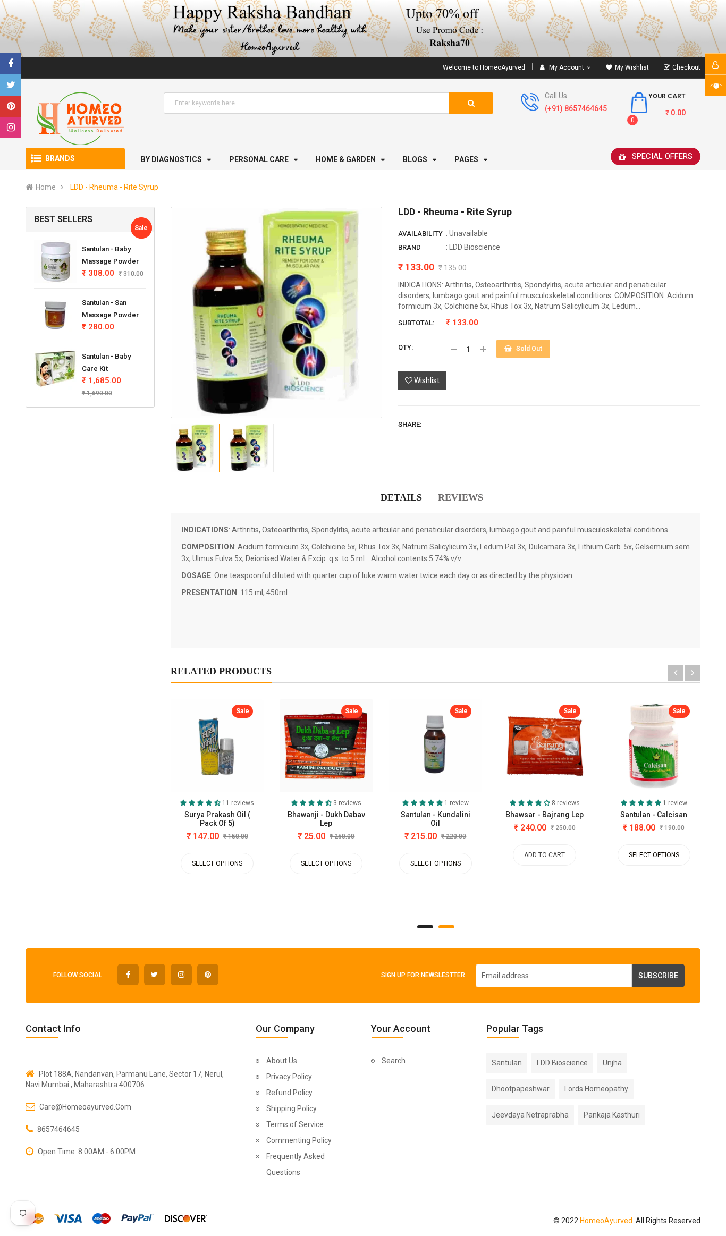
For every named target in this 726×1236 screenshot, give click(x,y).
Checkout (686, 67)
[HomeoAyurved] (363, 28)
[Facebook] (10, 63)
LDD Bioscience (474, 247)
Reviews (460, 497)
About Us (281, 1060)
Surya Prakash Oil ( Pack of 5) (217, 818)
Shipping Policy (291, 1108)
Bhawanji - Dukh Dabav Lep (326, 818)
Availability (420, 234)
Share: (409, 424)
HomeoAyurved (606, 1220)
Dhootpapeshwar (521, 1089)
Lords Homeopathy (596, 1089)
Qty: (405, 347)
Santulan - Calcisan (653, 814)
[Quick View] (179, 748)
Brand (409, 247)
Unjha (612, 1063)
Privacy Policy (289, 1076)
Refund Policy (289, 1092)
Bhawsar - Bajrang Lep (544, 814)
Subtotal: (416, 323)
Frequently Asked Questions (295, 1164)
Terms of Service (295, 1124)
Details (401, 497)
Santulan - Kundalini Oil (435, 818)
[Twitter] (10, 85)
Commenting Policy (299, 1140)
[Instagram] (10, 127)
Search (394, 1060)
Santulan (507, 1063)
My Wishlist (632, 67)
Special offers (662, 156)
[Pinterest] (10, 106)
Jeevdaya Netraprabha (530, 1115)
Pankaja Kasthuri (612, 1115)
